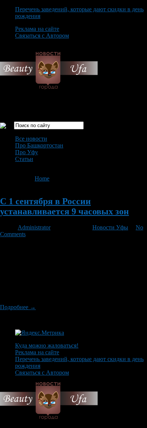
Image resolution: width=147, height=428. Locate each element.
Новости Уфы (110, 227)
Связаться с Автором (42, 35)
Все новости (31, 138)
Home (42, 178)
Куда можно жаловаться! (46, 345)
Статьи (24, 159)
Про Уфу (26, 152)
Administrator (34, 227)
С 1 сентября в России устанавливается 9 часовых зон (64, 206)
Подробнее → (18, 307)
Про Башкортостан (39, 145)
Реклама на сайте (37, 29)
